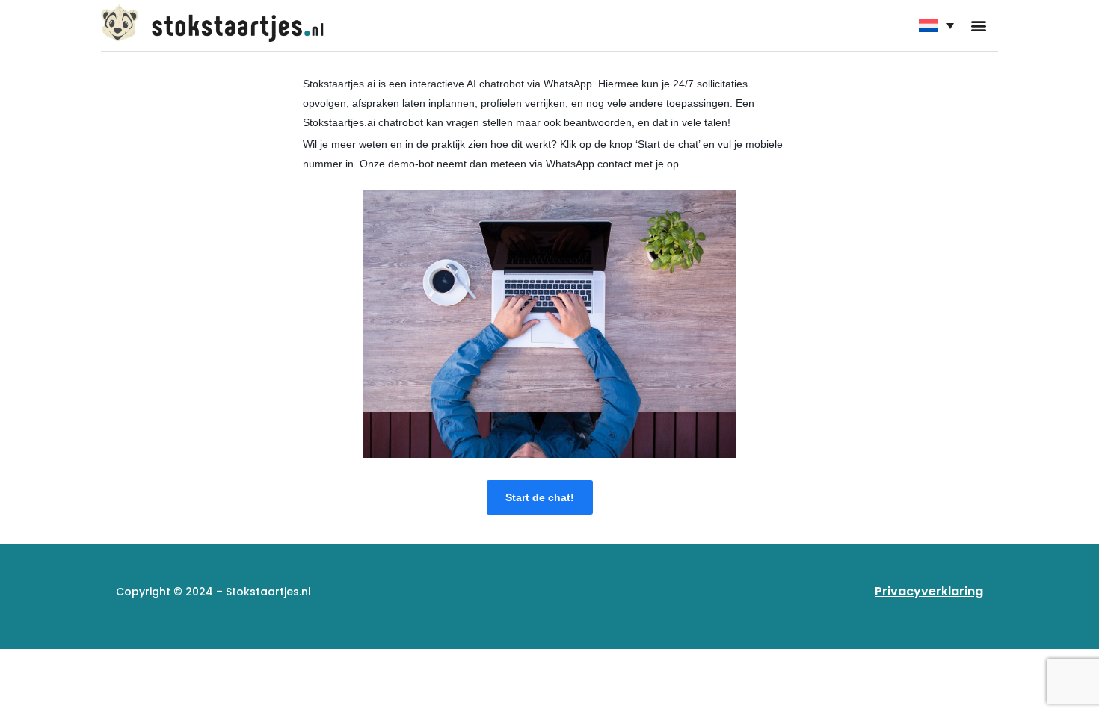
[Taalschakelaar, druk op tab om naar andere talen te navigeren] (936, 25)
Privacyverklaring (929, 591)
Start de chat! (539, 497)
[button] (978, 25)
